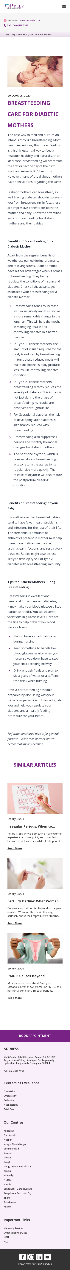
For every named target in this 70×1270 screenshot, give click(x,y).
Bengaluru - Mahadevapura (18, 1188)
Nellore (8, 1180)
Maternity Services (13, 1228)
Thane (7, 1197)
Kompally (8, 1175)
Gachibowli (9, 1135)
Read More (14, 848)
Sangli (7, 1162)
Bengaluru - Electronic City (18, 1193)
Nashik (7, 1184)
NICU (6, 1237)
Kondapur (9, 1130)
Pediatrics (9, 1100)
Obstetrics (9, 1091)
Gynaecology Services (15, 1232)
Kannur (7, 1171)
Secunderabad (11, 1148)
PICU (6, 1241)
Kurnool (8, 1153)
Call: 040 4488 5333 (17, 25)
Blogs (13, 34)
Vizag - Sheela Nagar (15, 1144)
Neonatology (11, 1104)
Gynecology (10, 1095)
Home (6, 34)
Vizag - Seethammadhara (17, 1166)
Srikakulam (10, 1202)
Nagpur (8, 1139)
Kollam (7, 1206)
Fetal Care (9, 1109)
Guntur (7, 1157)
